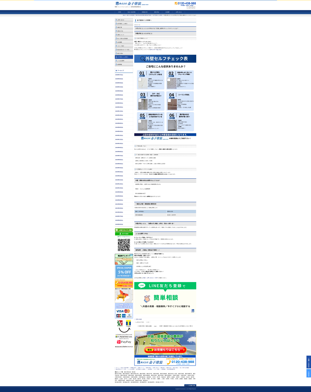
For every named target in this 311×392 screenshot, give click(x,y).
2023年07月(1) (119, 155)
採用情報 (119, 64)
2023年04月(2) (119, 167)
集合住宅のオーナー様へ (123, 49)
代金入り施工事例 (131, 12)
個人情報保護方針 (171, 369)
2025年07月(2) (119, 99)
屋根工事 (119, 27)
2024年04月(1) (119, 131)
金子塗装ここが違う (122, 23)
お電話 (144, 277)
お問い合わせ (179, 12)
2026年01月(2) (119, 87)
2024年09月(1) (119, 119)
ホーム (117, 367)
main (155, 326)
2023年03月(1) (119, 171)
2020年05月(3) (119, 224)
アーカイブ (120, 70)
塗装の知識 (139, 319)
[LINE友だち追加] (165, 298)
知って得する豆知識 (122, 38)
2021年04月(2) (119, 208)
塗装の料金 (156, 12)
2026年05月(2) (119, 83)
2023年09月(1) (119, 147)
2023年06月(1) (119, 159)
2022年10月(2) (119, 188)
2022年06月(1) (119, 200)
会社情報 (150, 369)
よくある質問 (120, 60)
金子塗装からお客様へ (158, 15)
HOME (119, 12)
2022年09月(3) (119, 192)
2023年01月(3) (119, 180)
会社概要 (167, 12)
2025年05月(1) (119, 103)
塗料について (120, 34)
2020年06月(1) (119, 220)
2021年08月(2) (119, 204)
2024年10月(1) (119, 115)
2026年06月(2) (119, 78)
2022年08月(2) (119, 196)
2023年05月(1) (119, 163)
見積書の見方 (145, 12)
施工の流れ (120, 53)
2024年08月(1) (119, 123)
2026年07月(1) (119, 74)
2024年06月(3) (119, 127)
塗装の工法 (120, 31)
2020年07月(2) (119, 216)
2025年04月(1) (119, 107)
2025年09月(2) (119, 91)
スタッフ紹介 (120, 46)
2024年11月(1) (119, 111)
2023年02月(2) (119, 175)
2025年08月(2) (119, 95)
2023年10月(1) (119, 143)
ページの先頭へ (190, 385)
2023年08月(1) (119, 151)
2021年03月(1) (119, 212)
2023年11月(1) (119, 139)
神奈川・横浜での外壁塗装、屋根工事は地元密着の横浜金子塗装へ (137, 15)
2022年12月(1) (119, 184)
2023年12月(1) (119, 135)
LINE (156, 277)
